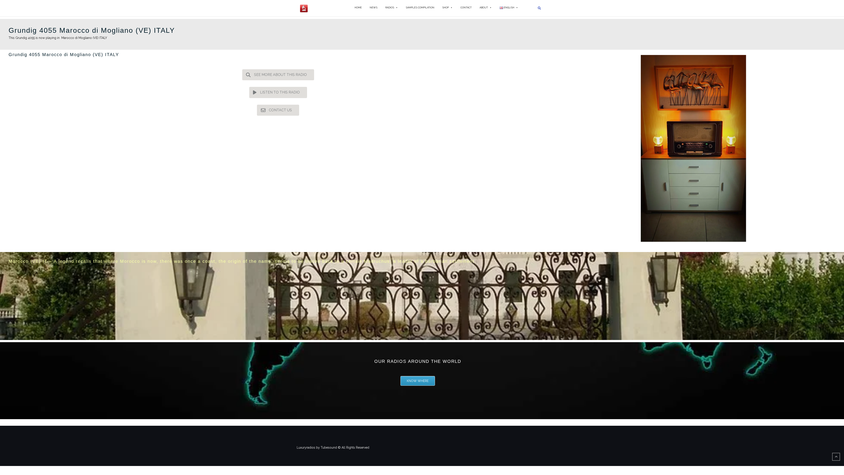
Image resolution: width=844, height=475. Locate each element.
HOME (358, 7)
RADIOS (389, 7)
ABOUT (484, 7)
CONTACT (466, 7)
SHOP (445, 7)
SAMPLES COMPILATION (420, 7)
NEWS (373, 7)
